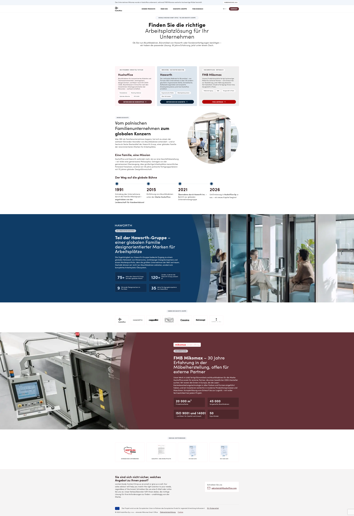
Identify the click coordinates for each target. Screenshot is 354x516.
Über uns (164, 9)
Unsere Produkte (148, 9)
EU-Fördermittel (213, 508)
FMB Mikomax (197, 9)
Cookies (180, 512)
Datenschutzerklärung (168, 512)
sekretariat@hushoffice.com (224, 488)
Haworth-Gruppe (180, 9)
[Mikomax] (118, 9)
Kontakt (234, 9)
